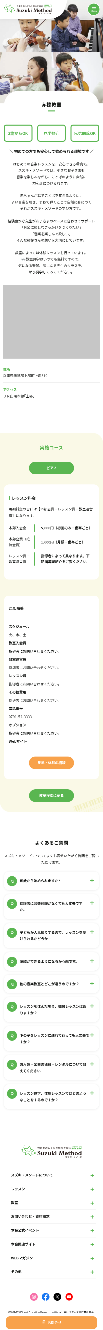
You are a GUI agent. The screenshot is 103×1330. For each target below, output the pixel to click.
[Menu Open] (94, 9)
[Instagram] (34, 1297)
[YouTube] (69, 1297)
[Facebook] (46, 1297)
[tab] (51, 468)
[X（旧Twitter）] (57, 1297)
